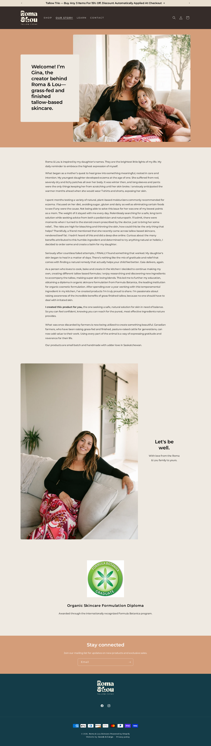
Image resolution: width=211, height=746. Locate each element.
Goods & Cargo (105, 737)
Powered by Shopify (120, 734)
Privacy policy (123, 737)
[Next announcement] (189, 3)
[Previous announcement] (21, 3)
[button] (174, 17)
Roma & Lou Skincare (99, 734)
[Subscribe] (129, 662)
